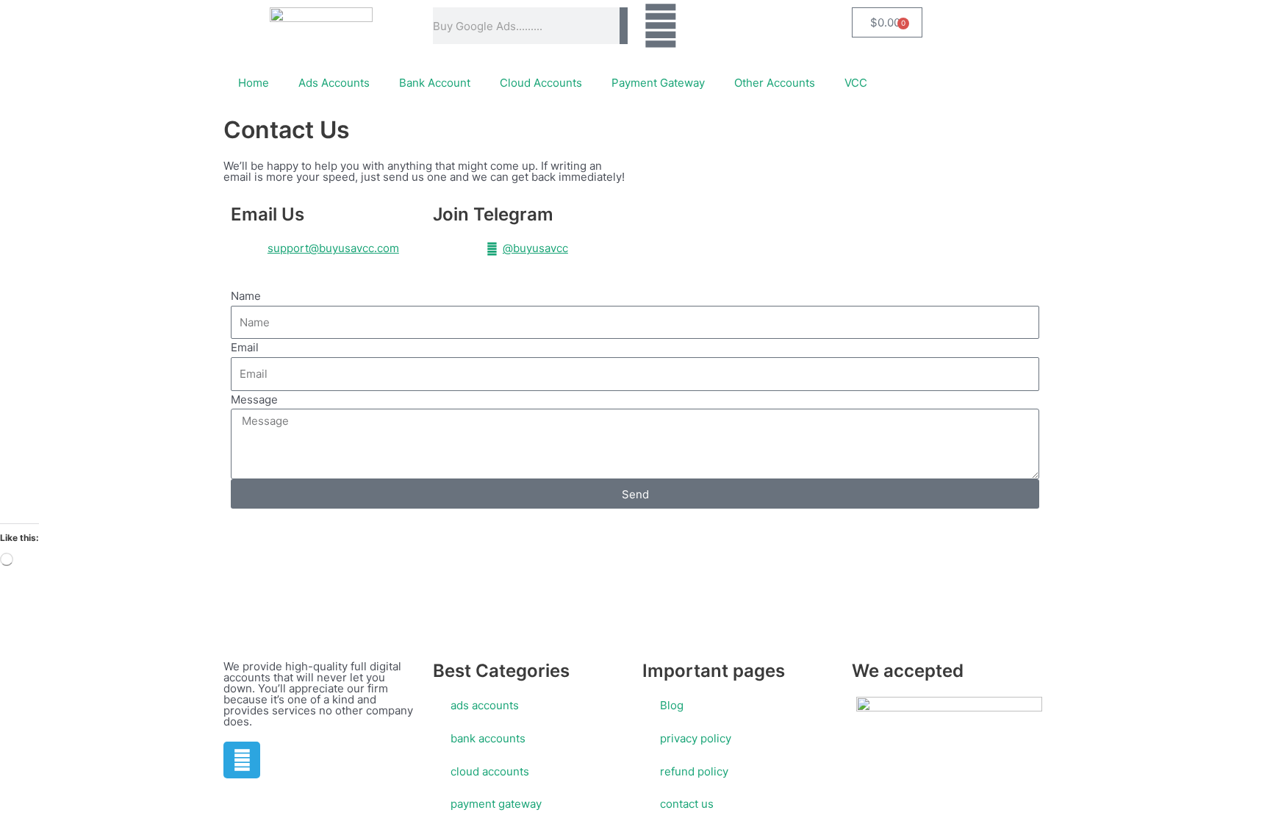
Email (245, 347)
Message (254, 399)
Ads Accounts (334, 83)
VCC (855, 83)
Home (253, 83)
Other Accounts (774, 83)
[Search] (624, 25)
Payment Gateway (658, 83)
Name (246, 296)
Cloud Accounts (541, 83)
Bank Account (434, 83)
